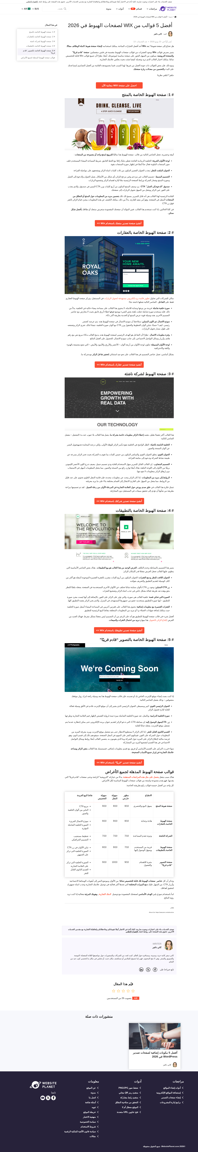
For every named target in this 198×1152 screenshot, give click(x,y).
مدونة (93, 1093)
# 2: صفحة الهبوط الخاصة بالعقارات (41, 37)
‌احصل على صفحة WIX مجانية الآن (119, 85)
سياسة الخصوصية (88, 1122)
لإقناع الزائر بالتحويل (158, 620)
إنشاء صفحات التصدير (171, 1097)
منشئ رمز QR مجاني (128, 1093)
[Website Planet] (175, 17)
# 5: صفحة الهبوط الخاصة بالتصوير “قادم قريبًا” (39, 52)
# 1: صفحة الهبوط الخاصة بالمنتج (42, 32)
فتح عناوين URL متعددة (127, 1112)
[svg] (155, 969)
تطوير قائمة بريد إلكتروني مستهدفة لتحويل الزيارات (127, 298)
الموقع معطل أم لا (130, 1107)
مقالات (93, 1136)
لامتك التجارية (104, 894)
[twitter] (48, 1098)
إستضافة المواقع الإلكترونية (168, 1093)
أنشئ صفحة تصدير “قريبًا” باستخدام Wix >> (119, 762)
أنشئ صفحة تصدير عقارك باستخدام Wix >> (119, 364)
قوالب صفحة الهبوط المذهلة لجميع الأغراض (38, 58)
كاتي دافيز (158, 34)
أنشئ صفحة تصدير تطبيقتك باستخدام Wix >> (119, 630)
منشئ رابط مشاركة (129, 1097)
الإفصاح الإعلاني (32, 2)
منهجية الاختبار (89, 1117)
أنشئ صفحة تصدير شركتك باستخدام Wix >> (119, 501)
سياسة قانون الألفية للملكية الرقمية (80, 1131)
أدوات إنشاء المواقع (172, 1088)
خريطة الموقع (89, 1112)
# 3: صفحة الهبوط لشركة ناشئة (42, 41)
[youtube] (42, 1098)
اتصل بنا (92, 1097)
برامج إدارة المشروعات (170, 1102)
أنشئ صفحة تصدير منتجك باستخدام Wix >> (119, 223)
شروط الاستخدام (88, 1126)
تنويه (94, 1107)
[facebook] (53, 1098)
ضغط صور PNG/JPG (128, 1088)
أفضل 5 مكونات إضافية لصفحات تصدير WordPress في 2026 (155, 1054)
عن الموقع (91, 1088)
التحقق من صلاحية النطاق (126, 1102)
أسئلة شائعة (90, 1102)
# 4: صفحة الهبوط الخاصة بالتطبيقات (40, 46)
